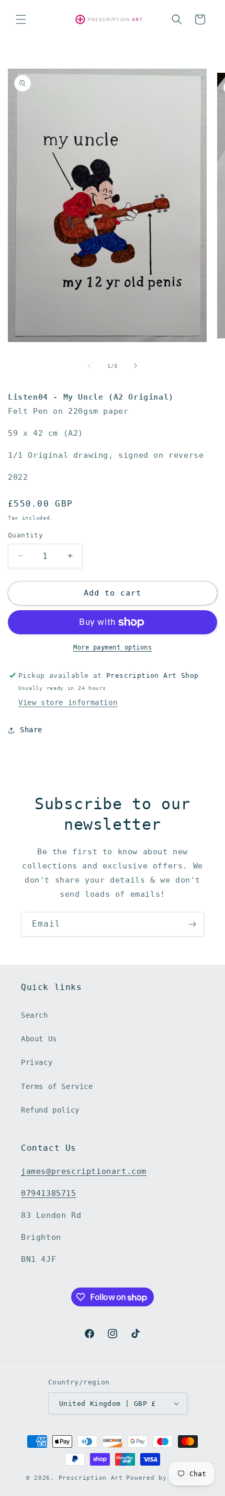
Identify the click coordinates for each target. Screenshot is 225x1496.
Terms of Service (57, 1086)
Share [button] (31, 729)
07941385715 (48, 1193)
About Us (39, 1039)
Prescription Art (91, 1478)
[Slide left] (89, 365)
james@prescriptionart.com (84, 1171)
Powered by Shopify (162, 1478)
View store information (67, 702)
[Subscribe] (192, 924)
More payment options (112, 647)
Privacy (36, 1062)
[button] (20, 19)
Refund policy (50, 1110)
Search (34, 1015)
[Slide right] (135, 365)
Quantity (25, 535)
